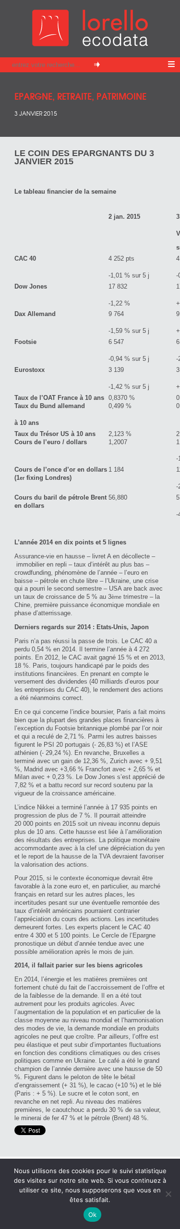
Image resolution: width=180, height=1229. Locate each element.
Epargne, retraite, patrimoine (80, 95)
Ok (92, 1214)
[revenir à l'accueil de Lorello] (90, 44)
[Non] (168, 1194)
